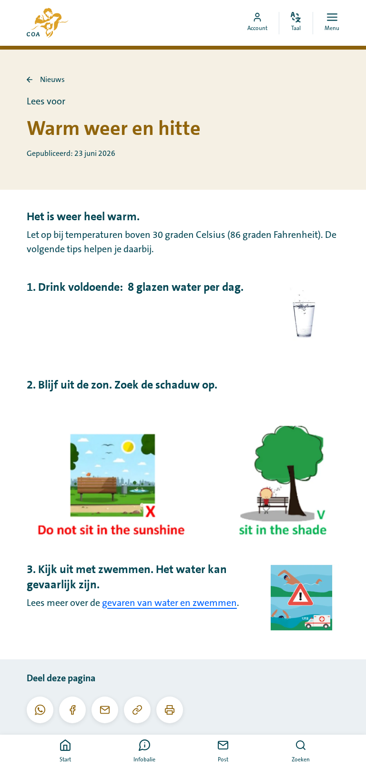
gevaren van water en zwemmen (169, 603)
